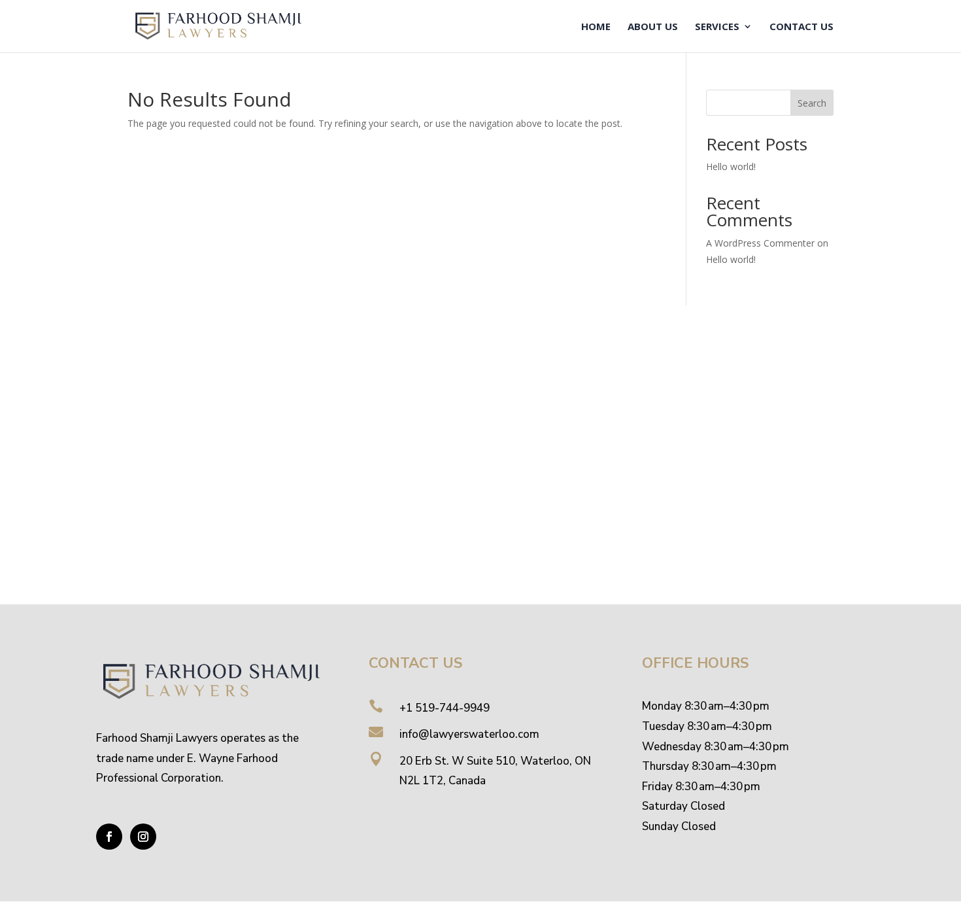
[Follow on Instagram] (143, 837)
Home (596, 27)
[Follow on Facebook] (109, 837)
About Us (653, 27)
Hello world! (731, 166)
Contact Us (801, 27)
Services (717, 27)
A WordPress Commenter (760, 243)
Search (812, 103)
